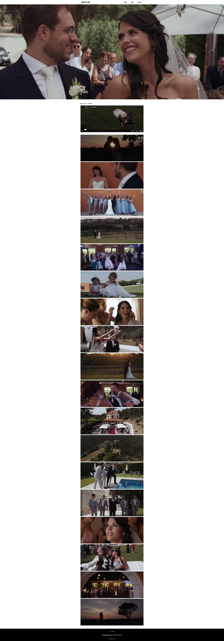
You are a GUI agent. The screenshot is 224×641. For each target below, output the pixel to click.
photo (125, 2)
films (132, 2)
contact (139, 2)
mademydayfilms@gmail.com (107, 635)
